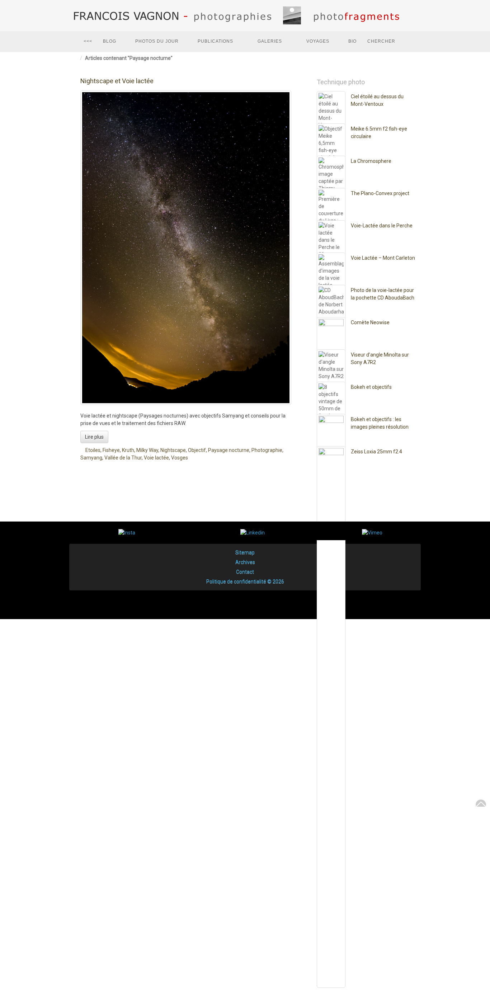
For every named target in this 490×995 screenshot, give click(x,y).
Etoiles (92, 450)
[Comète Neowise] (331, 588)
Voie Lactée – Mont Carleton (383, 258)
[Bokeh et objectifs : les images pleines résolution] (331, 685)
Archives (245, 562)
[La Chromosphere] (331, 426)
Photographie (266, 450)
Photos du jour (157, 41)
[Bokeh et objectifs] (331, 652)
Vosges (179, 458)
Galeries (270, 41)
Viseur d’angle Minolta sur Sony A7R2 (380, 358)
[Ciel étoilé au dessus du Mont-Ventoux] (331, 362)
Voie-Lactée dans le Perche (382, 225)
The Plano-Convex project (380, 193)
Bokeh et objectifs (371, 387)
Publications (215, 41)
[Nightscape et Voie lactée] (185, 247)
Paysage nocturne (228, 450)
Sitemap (245, 552)
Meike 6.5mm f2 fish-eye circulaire (379, 132)
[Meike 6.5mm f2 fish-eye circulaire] (331, 394)
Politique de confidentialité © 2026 (245, 581)
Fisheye (111, 450)
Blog (109, 41)
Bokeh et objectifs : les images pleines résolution (380, 423)
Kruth (128, 450)
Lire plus (94, 437)
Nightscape (173, 450)
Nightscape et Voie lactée (117, 81)
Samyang (91, 458)
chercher (381, 41)
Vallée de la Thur (123, 458)
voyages (317, 41)
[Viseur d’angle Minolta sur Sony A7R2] (331, 620)
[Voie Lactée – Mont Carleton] (331, 523)
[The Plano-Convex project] (331, 459)
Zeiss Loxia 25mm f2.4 (376, 451)
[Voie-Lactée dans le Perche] (331, 491)
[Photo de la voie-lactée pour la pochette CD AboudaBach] (331, 555)
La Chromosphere (371, 161)
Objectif (197, 450)
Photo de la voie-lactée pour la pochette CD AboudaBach (382, 294)
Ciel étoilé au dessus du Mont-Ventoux (377, 100)
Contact (245, 572)
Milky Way (147, 450)
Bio (352, 41)
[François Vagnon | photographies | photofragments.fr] (245, 15)
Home (76, 58)
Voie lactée (156, 458)
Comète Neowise (370, 322)
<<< (88, 41)
